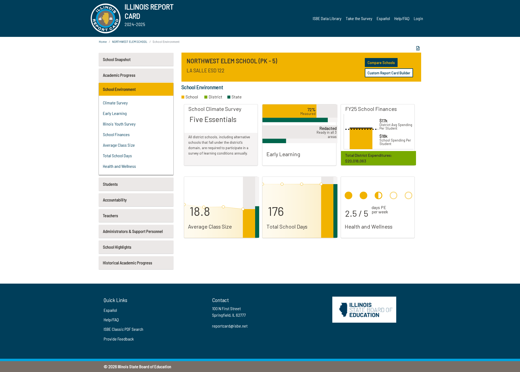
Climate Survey (115, 102)
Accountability (115, 199)
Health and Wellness (119, 166)
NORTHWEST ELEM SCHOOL (129, 41)
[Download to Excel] (418, 48)
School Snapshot (117, 59)
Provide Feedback (119, 338)
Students (110, 184)
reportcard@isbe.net (230, 325)
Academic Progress (119, 75)
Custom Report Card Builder (389, 72)
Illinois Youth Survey (119, 123)
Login (418, 18)
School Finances (116, 134)
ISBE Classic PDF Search (123, 329)
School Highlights (117, 246)
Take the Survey (359, 18)
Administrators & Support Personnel (133, 231)
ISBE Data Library (327, 18)
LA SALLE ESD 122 (206, 70)
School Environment (119, 89)
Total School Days (117, 155)
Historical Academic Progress (127, 262)
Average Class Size (119, 144)
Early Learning (115, 113)
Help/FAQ (402, 18)
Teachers (110, 215)
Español (383, 18)
